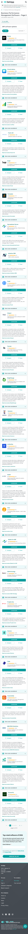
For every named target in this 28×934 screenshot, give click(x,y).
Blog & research (5, 888)
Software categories (6, 885)
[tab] (5, 21)
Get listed (16, 880)
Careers (3, 898)
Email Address (7, 844)
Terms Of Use (21, 850)
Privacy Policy (8, 852)
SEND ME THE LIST (14, 856)
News (2, 900)
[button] (2, 2)
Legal (2, 903)
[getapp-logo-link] (10, 2)
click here (14, 929)
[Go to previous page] (6, 825)
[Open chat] (25, 926)
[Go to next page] (21, 825)
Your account (17, 883)
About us (3, 895)
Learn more (18, 7)
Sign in (3, 883)
